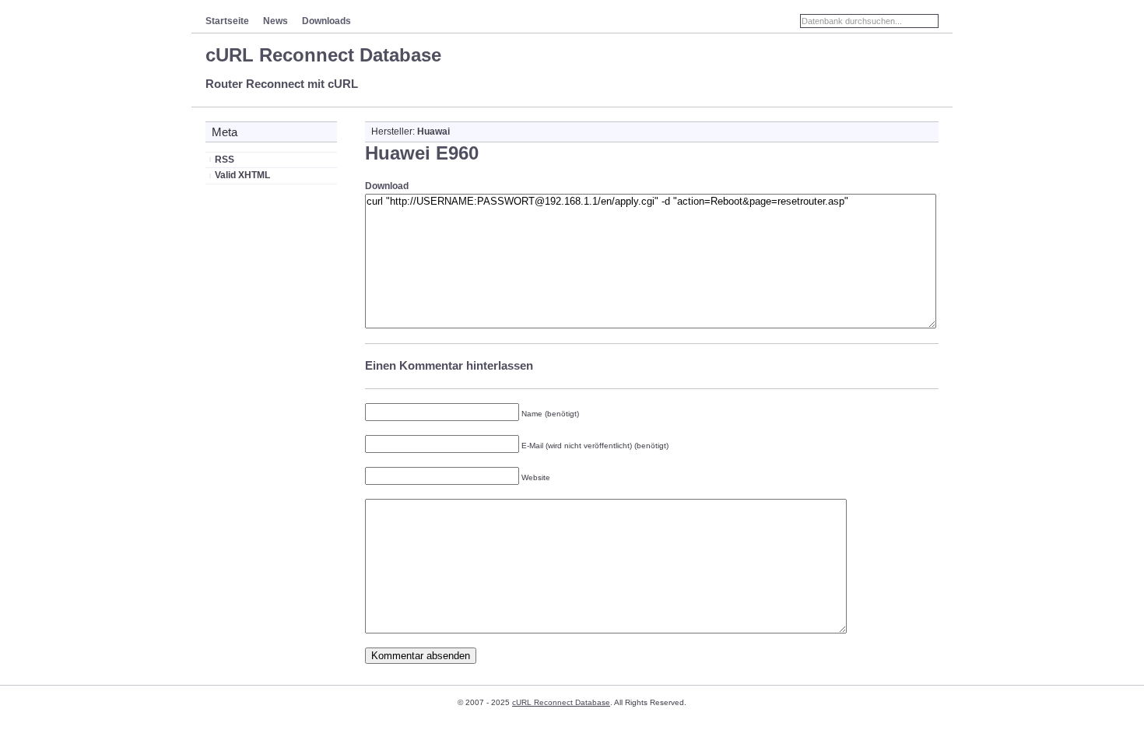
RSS (224, 159)
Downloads (326, 21)
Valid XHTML (242, 175)
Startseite (227, 21)
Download (387, 186)
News (275, 21)
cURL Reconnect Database (323, 54)
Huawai (433, 131)
